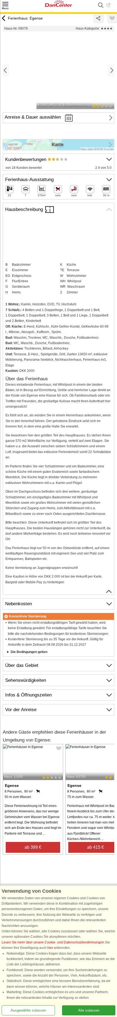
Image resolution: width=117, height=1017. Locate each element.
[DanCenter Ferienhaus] (58, 6)
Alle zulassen (88, 1010)
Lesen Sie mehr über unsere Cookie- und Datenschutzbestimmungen (53, 942)
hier (50, 948)
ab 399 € (32, 847)
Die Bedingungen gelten (29, 652)
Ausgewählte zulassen (28, 1010)
